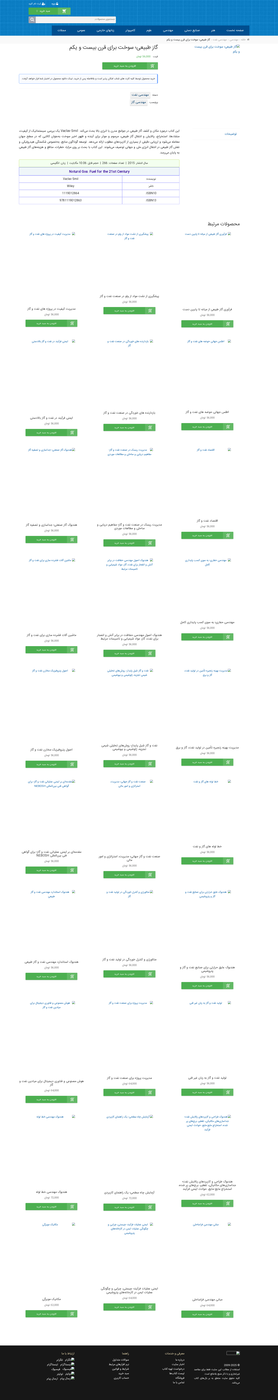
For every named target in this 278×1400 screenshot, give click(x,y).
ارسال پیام (53, 1379)
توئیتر (61, 1374)
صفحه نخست (235, 30)
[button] (207, 323)
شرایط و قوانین (120, 1369)
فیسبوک (56, 1369)
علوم (149, 30)
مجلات (61, 30)
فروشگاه (179, 1378)
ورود (53, 4)
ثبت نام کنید (35, 4)
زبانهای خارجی (105, 30)
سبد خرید (123, 1373)
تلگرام (61, 1360)
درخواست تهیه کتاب (173, 1369)
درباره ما (179, 1360)
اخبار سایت (178, 1364)
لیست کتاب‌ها (176, 1373)
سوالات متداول (121, 1360)
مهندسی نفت (220, 40)
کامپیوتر (130, 30)
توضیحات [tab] (231, 134)
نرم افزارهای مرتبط (119, 1364)
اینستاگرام (53, 1364)
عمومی (81, 30)
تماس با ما (178, 1382)
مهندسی (168, 30)
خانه (243, 40)
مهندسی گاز (138, 102)
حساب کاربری (121, 1378)
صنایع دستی (192, 30)
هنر (213, 30)
